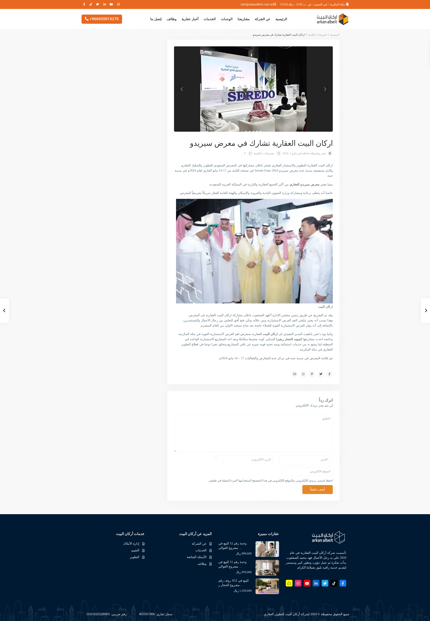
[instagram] (118, 4)
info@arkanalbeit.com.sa (256, 4)
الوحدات (226, 19)
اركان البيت (270, 334)
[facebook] (83, 4)
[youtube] (111, 4)
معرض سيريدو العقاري (305, 184)
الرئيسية (281, 19)
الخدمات (210, 19)
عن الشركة (262, 19)
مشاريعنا (244, 19)
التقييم (135, 550)
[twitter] (97, 4)
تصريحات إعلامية (317, 34)
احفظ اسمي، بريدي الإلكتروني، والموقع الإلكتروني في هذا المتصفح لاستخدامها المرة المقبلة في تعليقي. (270, 480)
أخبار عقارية (190, 19)
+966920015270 (104, 18)
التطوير (134, 557)
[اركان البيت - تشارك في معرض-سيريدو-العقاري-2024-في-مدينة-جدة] (253, 89)
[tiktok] (90, 4)
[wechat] (289, 583)
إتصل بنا (155, 19)
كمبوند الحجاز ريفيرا (289, 339)
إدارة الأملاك (131, 543)
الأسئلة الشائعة (196, 557)
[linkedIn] (104, 4)
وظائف (171, 19)
